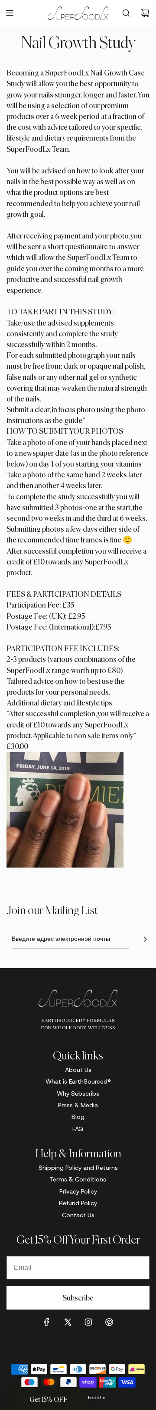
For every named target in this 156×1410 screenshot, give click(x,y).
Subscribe (78, 1298)
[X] (67, 1322)
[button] (48, 1399)
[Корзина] (145, 12)
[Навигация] (9, 12)
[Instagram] (88, 1322)
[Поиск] (126, 12)
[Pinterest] (109, 1322)
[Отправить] (145, 939)
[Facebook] (46, 1322)
